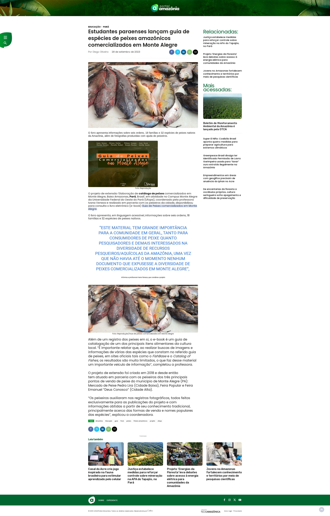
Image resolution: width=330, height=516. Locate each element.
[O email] (195, 52)
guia (116, 421)
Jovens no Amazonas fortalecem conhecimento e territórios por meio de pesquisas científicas (222, 73)
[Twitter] (177, 52)
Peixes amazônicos (140, 421)
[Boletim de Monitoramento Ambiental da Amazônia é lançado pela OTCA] (222, 106)
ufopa (160, 421)
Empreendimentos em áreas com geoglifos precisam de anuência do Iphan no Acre (219, 178)
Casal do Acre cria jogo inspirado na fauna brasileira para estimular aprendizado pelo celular (104, 474)
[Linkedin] (183, 52)
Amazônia (99, 421)
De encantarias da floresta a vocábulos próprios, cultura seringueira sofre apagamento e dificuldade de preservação (222, 193)
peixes (128, 421)
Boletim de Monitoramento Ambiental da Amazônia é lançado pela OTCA (220, 126)
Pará (106, 27)
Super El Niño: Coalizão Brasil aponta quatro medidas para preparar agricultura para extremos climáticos (220, 143)
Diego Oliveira (100, 52)
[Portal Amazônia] (165, 8)
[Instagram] (230, 500)
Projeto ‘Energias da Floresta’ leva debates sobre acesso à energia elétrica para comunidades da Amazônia (220, 58)
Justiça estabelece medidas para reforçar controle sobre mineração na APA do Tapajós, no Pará (221, 42)
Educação (94, 27)
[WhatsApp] (189, 52)
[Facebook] (171, 52)
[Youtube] (240, 500)
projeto (152, 421)
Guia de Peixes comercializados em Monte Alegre (142, 207)
